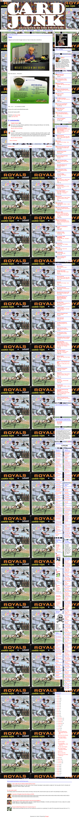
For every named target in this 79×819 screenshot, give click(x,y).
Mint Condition (60, 266)
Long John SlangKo (58, 675)
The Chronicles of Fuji (61, 79)
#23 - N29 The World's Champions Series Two (68, 653)
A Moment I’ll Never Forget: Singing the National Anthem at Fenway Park (63, 198)
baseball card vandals (61, 151)
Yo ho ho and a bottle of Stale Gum (59, 654)
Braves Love (67, 477)
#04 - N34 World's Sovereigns (67, 574)
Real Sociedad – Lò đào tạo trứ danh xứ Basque (58, 588)
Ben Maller (67, 495)
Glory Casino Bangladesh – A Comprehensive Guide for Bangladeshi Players (58, 601)
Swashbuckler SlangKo (58, 672)
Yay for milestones (60, 75)
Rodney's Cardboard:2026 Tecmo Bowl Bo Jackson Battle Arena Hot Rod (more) (63, 222)
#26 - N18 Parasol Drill (67, 666)
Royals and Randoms (61, 256)
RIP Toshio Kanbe (60, 156)
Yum (59, 739)
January (59, 762)
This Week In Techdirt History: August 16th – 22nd (58, 548)
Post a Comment (13, 140)
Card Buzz (59, 379)
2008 (58, 771)
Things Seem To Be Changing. (62, 244)
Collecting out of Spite (61, 233)
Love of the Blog (60, 173)
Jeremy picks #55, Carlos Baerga (63, 338)
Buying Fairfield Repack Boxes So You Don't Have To (24, 806)
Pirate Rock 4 (58, 669)
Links (23, 30)
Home (10, 30)
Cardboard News (58, 476)
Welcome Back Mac (62, 752)
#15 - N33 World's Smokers (67, 622)
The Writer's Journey (61, 98)
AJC (66, 487)
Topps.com (58, 504)
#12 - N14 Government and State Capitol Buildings (67, 607)
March (59, 759)
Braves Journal (68, 467)
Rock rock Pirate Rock (58, 649)
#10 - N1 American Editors (67, 598)
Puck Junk (59, 178)
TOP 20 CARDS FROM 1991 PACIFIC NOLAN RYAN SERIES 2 (26, 800)
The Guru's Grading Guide (58, 507)
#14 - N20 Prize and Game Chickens (67, 618)
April (59, 757)
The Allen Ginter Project (48, 30)
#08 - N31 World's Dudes (68, 590)
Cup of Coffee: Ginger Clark (62, 248)
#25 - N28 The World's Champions (68, 662)
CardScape (58, 484)
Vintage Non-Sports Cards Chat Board (58, 489)
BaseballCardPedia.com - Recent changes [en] (62, 297)
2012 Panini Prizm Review (63, 735)
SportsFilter (67, 531)
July (59, 726)
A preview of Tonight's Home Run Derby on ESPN (23, 794)
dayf (14, 115)
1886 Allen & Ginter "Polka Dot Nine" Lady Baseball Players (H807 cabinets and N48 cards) (63, 392)
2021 (58, 703)
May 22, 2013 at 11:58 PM (16, 137)
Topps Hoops (59, 94)
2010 (58, 768)
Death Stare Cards (61, 108)
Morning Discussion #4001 (58, 579)
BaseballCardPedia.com (62, 164)
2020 (58, 704)
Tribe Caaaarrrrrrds (58, 664)
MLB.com (67, 517)
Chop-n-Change (66, 460)
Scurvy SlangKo (57, 661)
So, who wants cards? (12, 790)
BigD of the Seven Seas (58, 667)
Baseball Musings (66, 490)
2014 (58, 715)
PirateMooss (58, 677)
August (59, 724)
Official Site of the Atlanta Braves (67, 453)
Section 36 (59, 196)
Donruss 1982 (60, 212)
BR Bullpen (67, 497)
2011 (58, 766)
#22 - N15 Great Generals (67, 648)
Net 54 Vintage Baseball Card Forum (58, 493)
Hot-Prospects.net (67, 507)
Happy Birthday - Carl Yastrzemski (63, 288)
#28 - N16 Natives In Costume (67, 672)
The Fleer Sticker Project (62, 112)
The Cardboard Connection (58, 479)
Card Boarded (60, 252)
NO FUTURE (59, 421)
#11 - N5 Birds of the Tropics (67, 602)
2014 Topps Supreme (61, 165)
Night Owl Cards (60, 74)
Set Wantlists (16, 30)
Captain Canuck (14, 123)
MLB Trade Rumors (67, 515)
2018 (58, 708)
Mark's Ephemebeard (58, 658)
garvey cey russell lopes (62, 103)
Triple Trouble (59, 228)
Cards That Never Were (62, 160)
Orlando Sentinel (66, 520)
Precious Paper (57, 535)
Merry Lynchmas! (60, 109)
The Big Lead (67, 533)
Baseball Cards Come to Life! (63, 146)
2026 (58, 694)
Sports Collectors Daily (58, 469)
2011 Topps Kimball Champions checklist (62, 749)
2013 (58, 716)
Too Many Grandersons (62, 322)
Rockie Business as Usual (61, 267)
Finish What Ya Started (61, 369)
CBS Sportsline (68, 499)
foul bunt (59, 141)
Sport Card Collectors (61, 219)
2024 (58, 698)
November (60, 719)
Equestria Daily (58, 572)
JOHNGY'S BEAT (60, 307)
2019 (58, 706)
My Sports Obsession (61, 287)
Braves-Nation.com (67, 470)
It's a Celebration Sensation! (62, 80)
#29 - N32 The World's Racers (68, 676)
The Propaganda (58, 458)
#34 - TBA (67, 688)
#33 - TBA (67, 686)
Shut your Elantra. (60, 152)
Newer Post (11, 146)
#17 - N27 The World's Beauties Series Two (68, 630)
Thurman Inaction (61, 741)
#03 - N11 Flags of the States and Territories (67, 570)
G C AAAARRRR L (58, 639)
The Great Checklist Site (58, 453)
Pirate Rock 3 (58, 651)
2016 (58, 711)
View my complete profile (60, 68)
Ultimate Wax (58, 486)
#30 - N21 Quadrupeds (67, 679)
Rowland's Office (67, 457)
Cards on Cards (60, 93)
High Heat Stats (60, 185)
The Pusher (58, 455)
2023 (58, 699)
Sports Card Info (60, 135)
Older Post (49, 146)
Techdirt (57, 544)
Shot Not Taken (60, 302)
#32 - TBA (67, 684)
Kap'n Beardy (58, 636)
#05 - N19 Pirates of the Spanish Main (67, 578)
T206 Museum (58, 522)
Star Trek (16, 116)
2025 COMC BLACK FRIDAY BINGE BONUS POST (23, 783)
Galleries (38, 30)
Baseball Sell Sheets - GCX (58, 466)
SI (65, 522)
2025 (58, 696)
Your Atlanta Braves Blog (67, 480)
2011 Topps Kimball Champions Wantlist (62, 737)
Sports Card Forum (58, 499)
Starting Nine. (60, 243)
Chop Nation (67, 462)
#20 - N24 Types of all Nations (67, 640)
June (59, 728)
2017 (58, 710)
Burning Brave (67, 475)
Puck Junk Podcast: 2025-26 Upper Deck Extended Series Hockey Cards (63, 180)
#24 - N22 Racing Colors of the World (67, 658)
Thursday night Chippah (62, 746)
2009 (58, 769)
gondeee (58, 585)
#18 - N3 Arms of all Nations (68, 634)
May (59, 729)
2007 (58, 773)
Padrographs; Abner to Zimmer (63, 337)
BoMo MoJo (60, 751)
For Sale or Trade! (60, 119)
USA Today (67, 535)
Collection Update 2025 (61, 253)
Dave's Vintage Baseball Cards (59, 515)
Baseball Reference (67, 493)
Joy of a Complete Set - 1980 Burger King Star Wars (62, 732)
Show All (69, 122)
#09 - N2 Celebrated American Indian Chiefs (67, 594)
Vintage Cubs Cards (61, 270)
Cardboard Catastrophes (62, 368)
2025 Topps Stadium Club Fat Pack (63, 90)
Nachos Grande (60, 83)
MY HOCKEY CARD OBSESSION (61, 237)
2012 (58, 764)
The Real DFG (60, 203)
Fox (65, 504)
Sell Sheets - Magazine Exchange (58, 462)
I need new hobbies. (61, 118)
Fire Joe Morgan (66, 502)
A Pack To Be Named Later (62, 89)
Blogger (47, 816)
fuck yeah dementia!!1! (58, 596)
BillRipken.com (58, 524)
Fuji (12, 131)
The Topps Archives (61, 190)
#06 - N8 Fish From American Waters (67, 583)
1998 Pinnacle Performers (61, 298)
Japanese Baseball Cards (62, 155)
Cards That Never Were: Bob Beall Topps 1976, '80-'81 (58, 564)
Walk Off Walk (67, 537)
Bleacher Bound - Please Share (62, 161)
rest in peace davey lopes (61, 104)
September (60, 723)
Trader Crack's (58, 482)
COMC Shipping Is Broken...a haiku (63, 204)
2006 (58, 774)
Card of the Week (30, 30)
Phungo (58, 247)
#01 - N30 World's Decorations (67, 562)
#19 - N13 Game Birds (67, 637)
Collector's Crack (60, 232)
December (60, 718)
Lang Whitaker (68, 509)
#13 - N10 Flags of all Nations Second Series (68, 613)
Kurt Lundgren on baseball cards (63, 147)
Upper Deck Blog (60, 341)
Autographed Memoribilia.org (58, 519)
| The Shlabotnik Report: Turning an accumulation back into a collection (63, 128)
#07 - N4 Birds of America (68, 587)
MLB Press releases (67, 512)
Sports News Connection (67, 529)
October (59, 721)
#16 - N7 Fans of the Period (68, 626)
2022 (58, 701)
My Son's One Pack (60, 257)
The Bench (58, 496)
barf (12, 116)
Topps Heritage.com (58, 473)
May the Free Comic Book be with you (63, 755)
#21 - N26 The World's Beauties (68, 644)
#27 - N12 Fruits (67, 669)
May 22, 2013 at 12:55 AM (16, 128)
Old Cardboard (58, 509)
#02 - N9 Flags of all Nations (68, 565)
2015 (58, 713)
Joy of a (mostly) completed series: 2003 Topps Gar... (63, 744)
